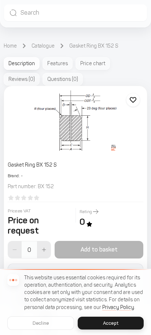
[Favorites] (133, 100)
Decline (41, 323)
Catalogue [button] (43, 46)
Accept (110, 323)
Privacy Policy (118, 307)
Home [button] (10, 46)
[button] (75, 13)
